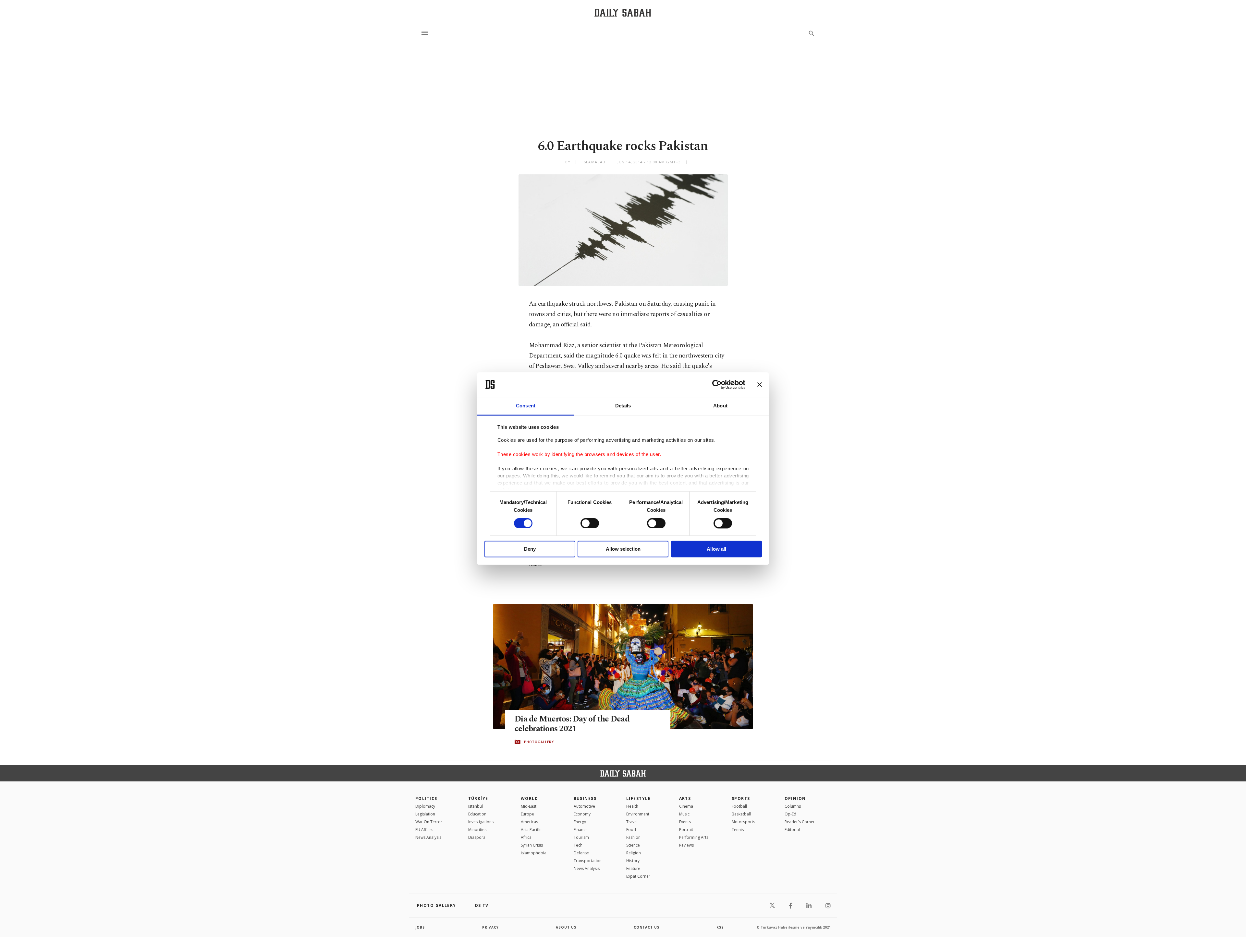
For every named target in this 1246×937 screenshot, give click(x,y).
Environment (637, 814)
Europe (527, 814)
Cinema (686, 806)
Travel (632, 822)
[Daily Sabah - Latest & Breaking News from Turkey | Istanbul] (622, 12)
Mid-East (528, 806)
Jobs (420, 927)
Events (685, 822)
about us (566, 927)
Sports (741, 798)
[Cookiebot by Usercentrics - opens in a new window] (717, 384)
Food (631, 829)
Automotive (584, 806)
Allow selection (623, 549)
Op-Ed (790, 814)
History (633, 860)
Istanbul (475, 806)
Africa (526, 837)
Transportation (588, 860)
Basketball (741, 814)
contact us (646, 927)
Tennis (738, 829)
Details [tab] (623, 406)
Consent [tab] (525, 406)
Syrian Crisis (532, 845)
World (529, 798)
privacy (490, 927)
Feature (633, 868)
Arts (685, 798)
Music (684, 814)
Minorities (477, 829)
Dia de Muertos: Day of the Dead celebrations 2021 (572, 724)
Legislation (425, 814)
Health (632, 806)
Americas (529, 822)
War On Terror (428, 822)
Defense (581, 853)
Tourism (581, 837)
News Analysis (428, 837)
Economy (582, 814)
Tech (578, 845)
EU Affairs (424, 829)
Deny (530, 549)
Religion (633, 853)
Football (739, 806)
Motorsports (743, 822)
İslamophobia (533, 853)
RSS (720, 927)
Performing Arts (693, 837)
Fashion (633, 837)
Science (633, 845)
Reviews (686, 845)
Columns (793, 806)
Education (477, 814)
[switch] (589, 523)
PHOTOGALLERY (539, 742)
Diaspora (476, 837)
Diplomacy (425, 806)
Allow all (716, 549)
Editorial (792, 829)
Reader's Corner (800, 822)
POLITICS (426, 798)
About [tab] (720, 406)
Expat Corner (638, 876)
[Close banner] (759, 384)
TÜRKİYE (478, 798)
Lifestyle (638, 798)
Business (585, 798)
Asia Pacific (531, 829)
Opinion (795, 798)
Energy (580, 822)
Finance (581, 829)
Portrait (686, 829)
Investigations (481, 822)
